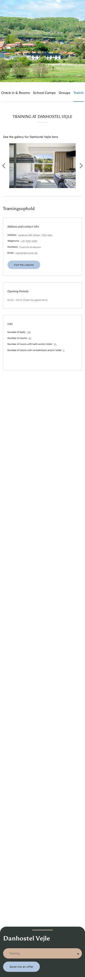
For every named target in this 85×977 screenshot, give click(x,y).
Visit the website (24, 264)
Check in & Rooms (15, 93)
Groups (64, 93)
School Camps (44, 93)
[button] (42, 165)
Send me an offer (21, 967)
